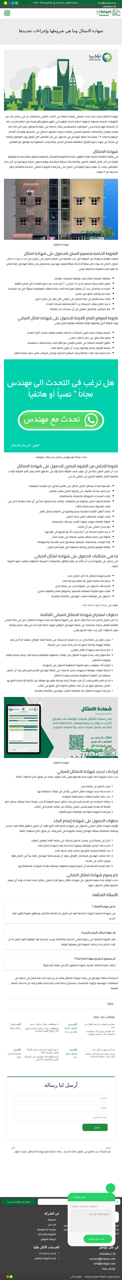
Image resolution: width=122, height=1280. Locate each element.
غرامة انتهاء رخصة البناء (94, 605)
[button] (23, 2)
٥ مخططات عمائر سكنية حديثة (44, 1024)
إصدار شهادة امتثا (18, 258)
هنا (76, 639)
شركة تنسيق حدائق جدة (103, 1049)
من (80, 639)
